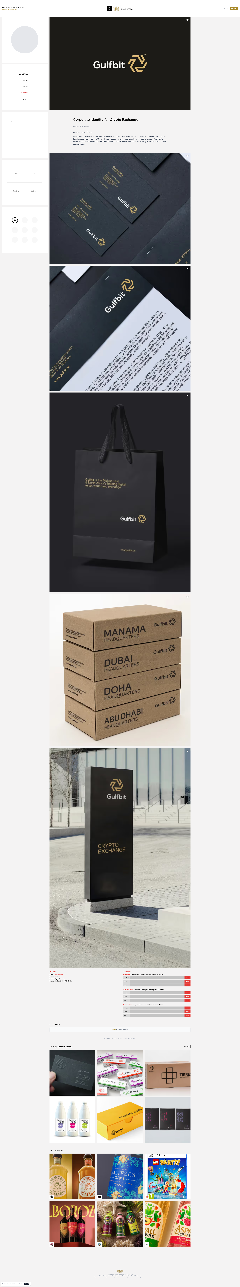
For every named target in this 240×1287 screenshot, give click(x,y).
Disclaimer (138, 1276)
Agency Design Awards (100, 1277)
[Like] (187, 20)
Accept (27, 1284)
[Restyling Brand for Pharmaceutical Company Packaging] (167, 1073)
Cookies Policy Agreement (114, 1276)
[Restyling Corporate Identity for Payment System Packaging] (120, 1120)
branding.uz (24, 92)
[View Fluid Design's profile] (147, 1197)
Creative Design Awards (126, 1277)
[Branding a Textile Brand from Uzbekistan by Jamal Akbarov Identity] (72, 1073)
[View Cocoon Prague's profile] (147, 1244)
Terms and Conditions (128, 1276)
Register (234, 8)
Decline (21, 1284)
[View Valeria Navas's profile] (52, 1244)
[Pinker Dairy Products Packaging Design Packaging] (72, 1120)
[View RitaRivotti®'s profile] (99, 1197)
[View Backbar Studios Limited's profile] (52, 1197)
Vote (187, 978)
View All (186, 1046)
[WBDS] (15, 220)
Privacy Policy (102, 1276)
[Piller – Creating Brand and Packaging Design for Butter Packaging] (120, 1073)
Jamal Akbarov (58, 974)
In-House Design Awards (113, 1277)
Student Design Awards (140, 1277)
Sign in (226, 8)
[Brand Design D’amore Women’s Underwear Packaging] (167, 1120)
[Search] (221, 8)
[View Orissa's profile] (99, 1244)
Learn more (14, 1283)
